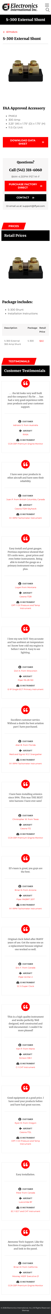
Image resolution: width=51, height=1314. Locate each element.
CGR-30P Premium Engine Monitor (25, 443)
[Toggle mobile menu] (47, 5)
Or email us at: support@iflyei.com (25, 206)
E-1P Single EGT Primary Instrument (25, 689)
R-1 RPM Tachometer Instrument (25, 518)
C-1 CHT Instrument (25, 1067)
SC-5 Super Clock (25, 986)
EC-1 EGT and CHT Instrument (25, 1211)
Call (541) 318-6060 (25, 170)
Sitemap (25, 1310)
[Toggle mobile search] (48, 9)
